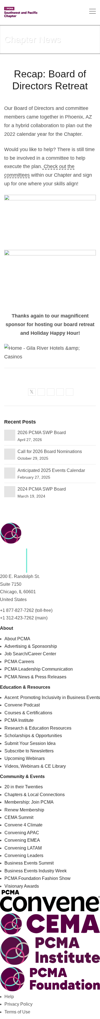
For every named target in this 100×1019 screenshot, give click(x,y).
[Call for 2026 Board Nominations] (9, 453)
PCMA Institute (19, 720)
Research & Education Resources (37, 728)
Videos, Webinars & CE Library (35, 766)
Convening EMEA (22, 840)
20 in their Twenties (23, 786)
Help (9, 996)
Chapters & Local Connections (34, 794)
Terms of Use (17, 1012)
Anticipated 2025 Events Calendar (51, 470)
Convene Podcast (22, 705)
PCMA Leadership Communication (38, 669)
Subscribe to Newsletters (29, 751)
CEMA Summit (18, 817)
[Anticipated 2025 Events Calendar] (9, 472)
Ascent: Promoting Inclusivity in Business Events (52, 697)
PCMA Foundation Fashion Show (37, 878)
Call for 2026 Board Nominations (50, 451)
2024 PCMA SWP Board (42, 489)
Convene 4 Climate (23, 825)
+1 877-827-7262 (17, 610)
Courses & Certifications (28, 712)
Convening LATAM (23, 848)
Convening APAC (21, 832)
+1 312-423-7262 (17, 618)
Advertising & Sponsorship (30, 646)
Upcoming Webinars (24, 758)
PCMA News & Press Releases (35, 677)
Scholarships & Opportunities (33, 735)
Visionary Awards (21, 886)
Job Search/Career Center (30, 653)
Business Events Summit (29, 863)
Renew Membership (24, 810)
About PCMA (17, 638)
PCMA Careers (19, 661)
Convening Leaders (23, 855)
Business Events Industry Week (35, 870)
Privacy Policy (18, 1004)
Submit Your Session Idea (30, 743)
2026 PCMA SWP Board (42, 432)
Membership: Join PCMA (29, 802)
